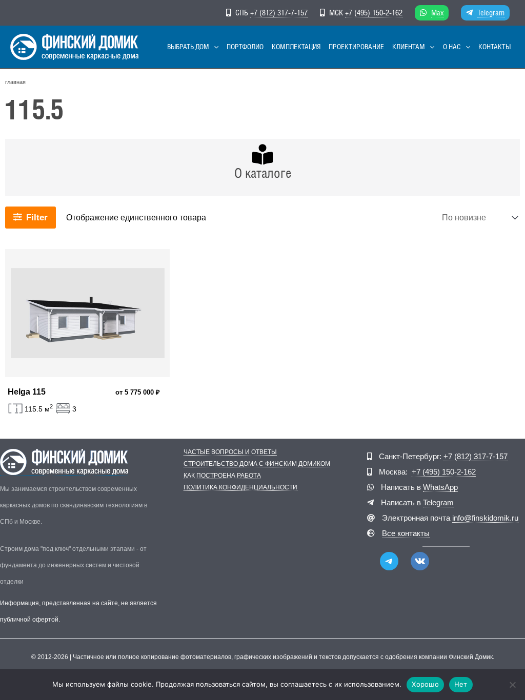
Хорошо (425, 684)
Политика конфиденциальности (240, 487)
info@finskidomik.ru (485, 517)
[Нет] (512, 685)
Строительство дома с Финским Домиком (257, 464)
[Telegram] (389, 561)
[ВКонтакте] (420, 561)
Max (437, 12)
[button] (213, 47)
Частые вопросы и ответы (230, 452)
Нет (461, 684)
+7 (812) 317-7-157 (279, 12)
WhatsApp (440, 487)
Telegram (490, 12)
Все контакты (406, 533)
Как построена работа (222, 475)
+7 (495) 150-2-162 (373, 12)
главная (15, 82)
